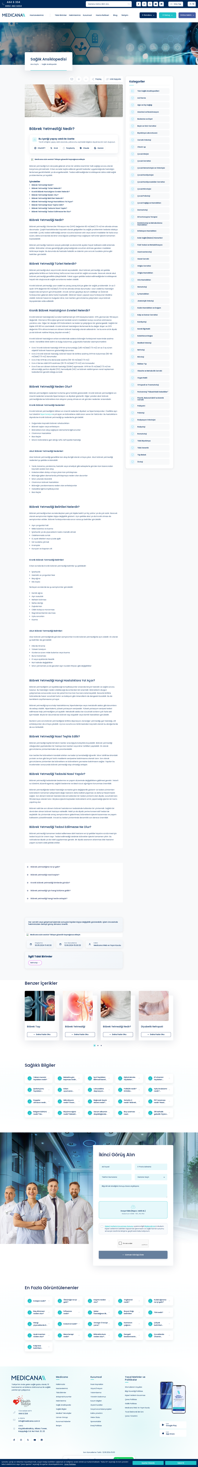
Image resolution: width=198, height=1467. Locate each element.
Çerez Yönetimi (131, 1416)
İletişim (59, 1425)
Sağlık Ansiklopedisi (49, 64)
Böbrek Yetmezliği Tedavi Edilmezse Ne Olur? (51, 211)
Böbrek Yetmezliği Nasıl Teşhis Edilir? (48, 205)
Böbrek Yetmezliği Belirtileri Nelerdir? (47, 198)
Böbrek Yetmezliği (37, 1026)
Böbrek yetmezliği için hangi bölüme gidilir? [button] (51, 890)
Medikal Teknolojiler (63, 1413)
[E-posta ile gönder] (72, 79)
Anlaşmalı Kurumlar (63, 1397)
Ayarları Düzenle (148, 1463)
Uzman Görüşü (62, 1417)
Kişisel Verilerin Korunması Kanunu (119, 1226)
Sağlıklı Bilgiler (61, 1409)
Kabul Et (181, 1463)
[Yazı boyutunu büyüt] (79, 79)
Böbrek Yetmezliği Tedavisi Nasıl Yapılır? (49, 208)
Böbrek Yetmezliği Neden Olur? (45, 195)
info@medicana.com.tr (29, 1421)
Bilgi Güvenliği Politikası (134, 1391)
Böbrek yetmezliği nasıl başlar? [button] (45, 874)
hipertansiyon (46, 414)
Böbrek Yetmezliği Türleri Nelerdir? (46, 188)
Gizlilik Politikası (131, 1403)
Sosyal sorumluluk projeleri (101, 1409)
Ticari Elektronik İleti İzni (134, 1412)
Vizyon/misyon (96, 1388)
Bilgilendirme (149, 1226)
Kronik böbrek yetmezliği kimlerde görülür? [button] (50, 882)
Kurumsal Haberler (63, 1421)
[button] (95, 1045)
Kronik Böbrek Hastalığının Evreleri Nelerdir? (51, 191)
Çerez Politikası (70, 1464)
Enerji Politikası (96, 1425)
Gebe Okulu (95, 1417)
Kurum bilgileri (96, 1401)
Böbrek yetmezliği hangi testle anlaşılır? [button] (49, 898)
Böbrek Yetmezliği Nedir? (42, 185)
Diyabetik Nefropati (114, 1026)
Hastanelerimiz (62, 1388)
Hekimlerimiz (61, 1401)
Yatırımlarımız (96, 1392)
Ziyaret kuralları (97, 1405)
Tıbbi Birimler (61, 1392)
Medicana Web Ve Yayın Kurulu (137, 1408)
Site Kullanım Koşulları (133, 1387)
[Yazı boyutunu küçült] (86, 79)
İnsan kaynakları (97, 1384)
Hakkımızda (60, 1384)
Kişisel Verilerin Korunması (135, 1395)
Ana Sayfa (34, 64)
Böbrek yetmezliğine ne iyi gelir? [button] (45, 867)
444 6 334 (23, 1413)
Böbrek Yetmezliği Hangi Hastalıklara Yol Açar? (52, 201)
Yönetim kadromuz (98, 1397)
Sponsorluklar (96, 1421)
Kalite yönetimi (96, 1413)
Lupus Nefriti (148, 1026)
